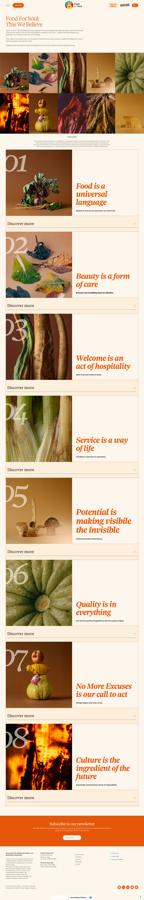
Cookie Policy (115, 856)
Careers (78, 859)
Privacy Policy (115, 853)
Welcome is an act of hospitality (103, 362)
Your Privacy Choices (78, 897)
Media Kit (78, 862)
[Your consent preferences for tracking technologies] (140, 896)
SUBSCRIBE (69, 838)
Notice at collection (59, 897)
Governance (79, 854)
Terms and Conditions (117, 859)
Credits (77, 864)
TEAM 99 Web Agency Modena (25, 888)
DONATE (18, 5)
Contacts (78, 857)
